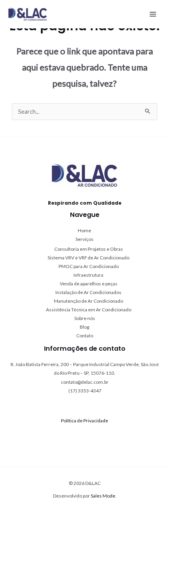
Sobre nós (84, 318)
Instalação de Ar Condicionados (88, 292)
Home (84, 230)
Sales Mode (103, 496)
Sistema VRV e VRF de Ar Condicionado (88, 258)
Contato (84, 336)
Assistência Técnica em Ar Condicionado (88, 310)
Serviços (84, 239)
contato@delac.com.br (84, 382)
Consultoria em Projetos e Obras (88, 249)
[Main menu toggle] (153, 14)
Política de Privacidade (84, 421)
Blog (84, 327)
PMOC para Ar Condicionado (89, 266)
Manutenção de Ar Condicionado (88, 301)
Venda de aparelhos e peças (89, 284)
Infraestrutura (88, 275)
